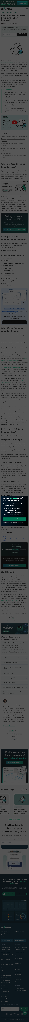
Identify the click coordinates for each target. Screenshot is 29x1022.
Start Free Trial (14, 519)
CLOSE (25, 497)
